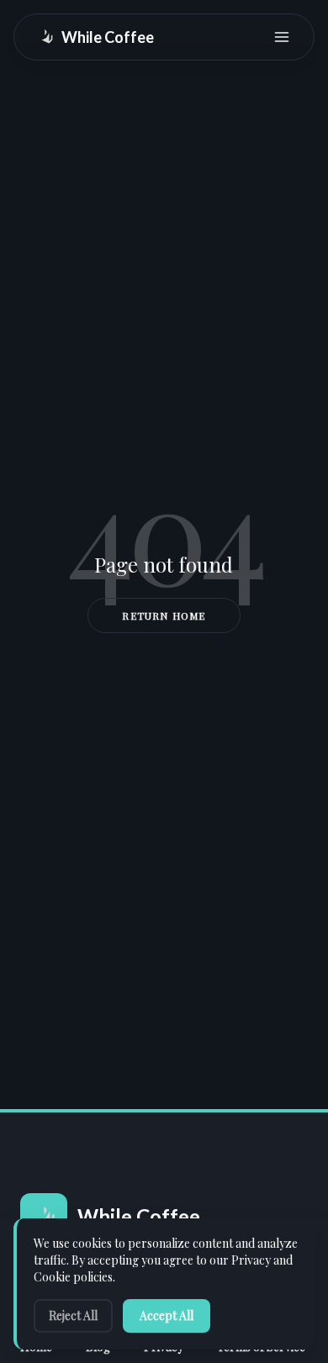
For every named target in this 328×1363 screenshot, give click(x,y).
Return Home (163, 615)
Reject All (73, 1315)
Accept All (166, 1315)
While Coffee (107, 37)
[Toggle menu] (282, 37)
